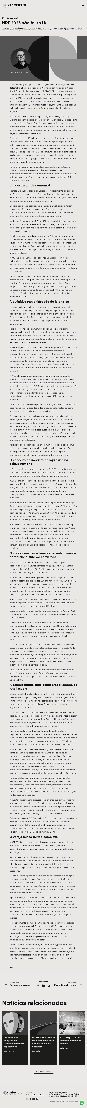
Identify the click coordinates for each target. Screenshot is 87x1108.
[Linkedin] (30, 1099)
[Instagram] (27, 1099)
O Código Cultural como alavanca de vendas (70, 1041)
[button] (38, 985)
